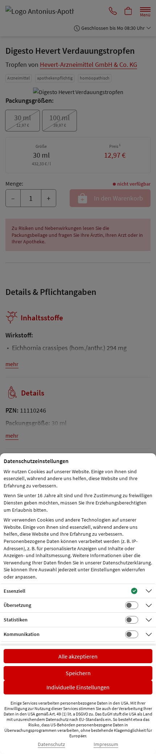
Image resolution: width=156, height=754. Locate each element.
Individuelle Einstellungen (78, 687)
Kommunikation (22, 634)
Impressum (106, 744)
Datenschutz (51, 744)
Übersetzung (17, 605)
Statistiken (16, 619)
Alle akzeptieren (78, 656)
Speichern (78, 673)
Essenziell (14, 591)
